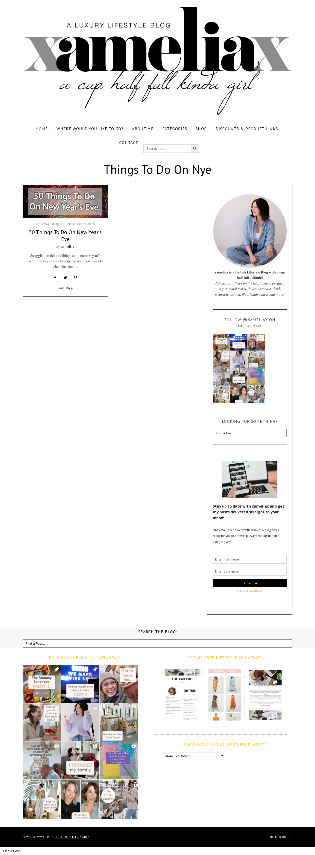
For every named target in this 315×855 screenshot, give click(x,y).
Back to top (278, 837)
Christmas (42, 224)
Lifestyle (56, 224)
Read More (65, 288)
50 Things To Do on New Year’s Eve (65, 236)
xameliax (67, 246)
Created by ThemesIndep (72, 837)
